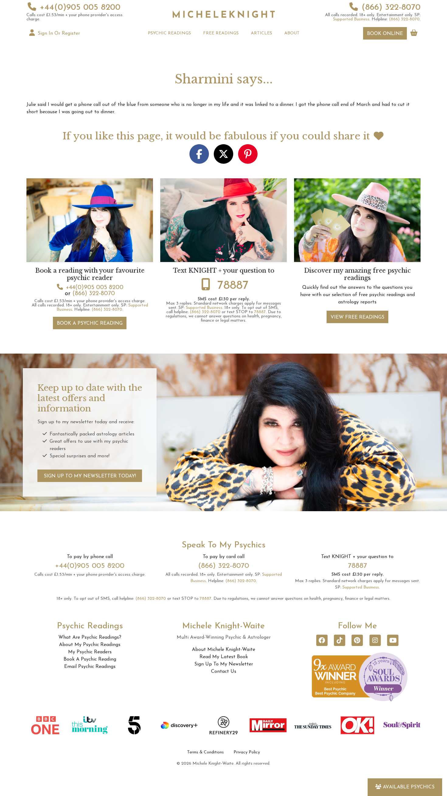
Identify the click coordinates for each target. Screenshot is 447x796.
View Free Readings (357, 317)
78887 (233, 286)
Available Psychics (409, 787)
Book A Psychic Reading (90, 323)
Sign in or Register (58, 33)
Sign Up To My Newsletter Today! (90, 476)
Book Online (385, 33)
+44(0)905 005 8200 (80, 7)
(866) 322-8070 (391, 7)
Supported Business (351, 19)
